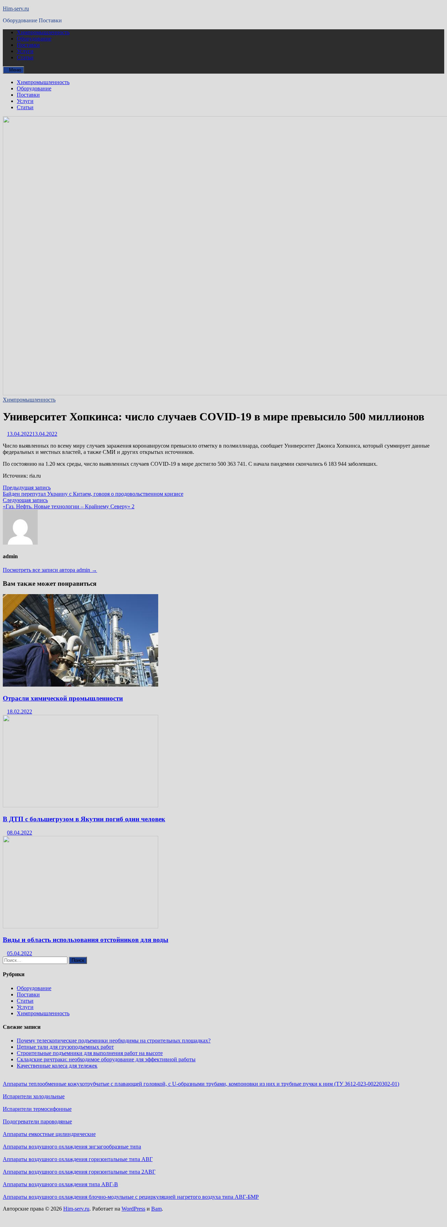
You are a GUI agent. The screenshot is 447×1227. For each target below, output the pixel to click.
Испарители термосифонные (37, 1109)
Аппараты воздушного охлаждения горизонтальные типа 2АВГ (79, 1172)
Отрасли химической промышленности (63, 698)
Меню (15, 70)
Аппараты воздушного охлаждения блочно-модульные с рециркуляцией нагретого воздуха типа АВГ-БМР (131, 1197)
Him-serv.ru (16, 9)
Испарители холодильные (34, 1096)
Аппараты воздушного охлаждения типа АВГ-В (60, 1184)
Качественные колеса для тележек (57, 1066)
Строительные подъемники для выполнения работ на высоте (90, 1053)
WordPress (133, 1209)
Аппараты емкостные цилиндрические (49, 1134)
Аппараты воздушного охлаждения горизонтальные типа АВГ (78, 1159)
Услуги (25, 51)
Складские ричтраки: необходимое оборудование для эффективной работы (106, 1059)
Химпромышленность (43, 32)
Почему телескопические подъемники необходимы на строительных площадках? (114, 1040)
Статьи (25, 57)
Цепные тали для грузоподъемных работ (65, 1047)
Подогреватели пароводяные (37, 1121)
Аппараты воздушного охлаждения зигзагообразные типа (72, 1147)
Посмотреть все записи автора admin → (50, 570)
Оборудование (34, 39)
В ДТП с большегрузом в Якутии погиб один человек (84, 819)
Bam (156, 1209)
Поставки (28, 45)
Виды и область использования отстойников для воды (85, 939)
